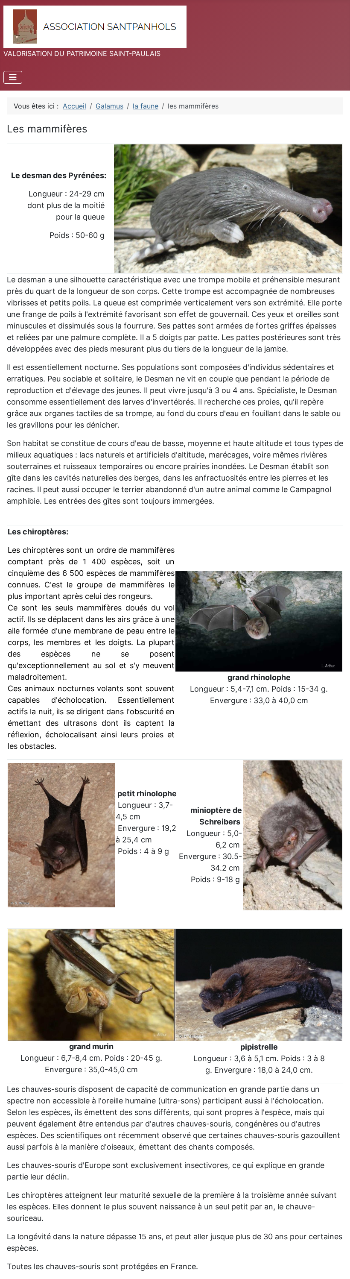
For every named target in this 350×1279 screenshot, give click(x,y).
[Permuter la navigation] (12, 77)
